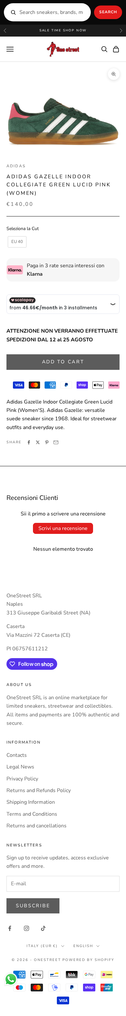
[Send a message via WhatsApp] (10, 979)
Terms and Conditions (31, 814)
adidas (16, 166)
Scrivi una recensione (63, 528)
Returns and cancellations (36, 825)
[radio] (16, 242)
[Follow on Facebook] (9, 928)
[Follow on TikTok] (43, 928)
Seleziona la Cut (22, 229)
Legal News (20, 766)
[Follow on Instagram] (26, 928)
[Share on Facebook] (28, 442)
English (83, 946)
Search (108, 12)
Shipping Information (30, 802)
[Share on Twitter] (37, 442)
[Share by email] (55, 442)
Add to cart (63, 362)
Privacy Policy (22, 778)
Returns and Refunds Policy (38, 790)
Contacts (16, 755)
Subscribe (33, 905)
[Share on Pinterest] (46, 442)
